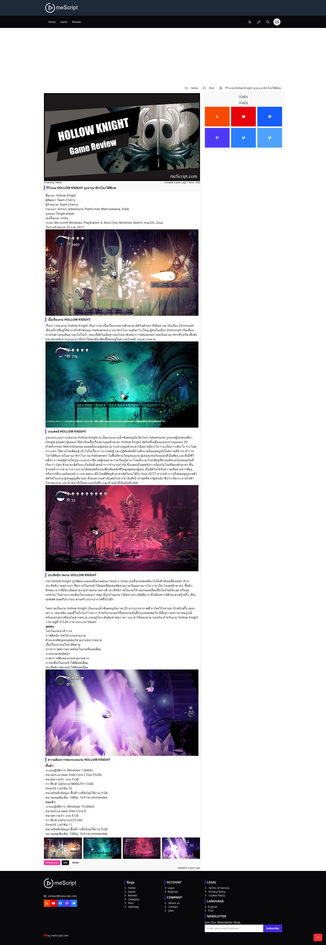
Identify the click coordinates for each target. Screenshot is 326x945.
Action (62, 209)
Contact (173, 907)
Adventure (75, 209)
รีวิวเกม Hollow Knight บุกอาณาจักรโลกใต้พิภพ (253, 88)
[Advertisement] (163, 56)
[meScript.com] (61, 8)
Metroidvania (110, 209)
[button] (250, 22)
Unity (64, 218)
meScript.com (59, 935)
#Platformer (52, 862)
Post (211, 88)
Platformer (92, 209)
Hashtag (133, 907)
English (212, 907)
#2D (65, 862)
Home (52, 22)
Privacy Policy (217, 891)
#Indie (75, 862)
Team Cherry (66, 200)
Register (173, 891)
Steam (91, 622)
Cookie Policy (217, 895)
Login (171, 888)
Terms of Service (219, 888)
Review (76, 22)
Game (64, 22)
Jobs (171, 910)
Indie (125, 209)
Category (133, 899)
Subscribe (272, 928)
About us (174, 903)
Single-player (65, 213)
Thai (210, 910)
